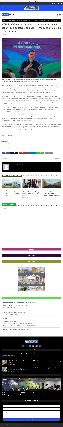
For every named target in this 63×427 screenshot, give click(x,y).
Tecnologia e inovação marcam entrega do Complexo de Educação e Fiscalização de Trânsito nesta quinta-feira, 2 (31, 192)
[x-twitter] (54, 3)
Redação (21, 165)
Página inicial (5, 20)
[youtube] (36, 346)
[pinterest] (59, 3)
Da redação (5, 397)
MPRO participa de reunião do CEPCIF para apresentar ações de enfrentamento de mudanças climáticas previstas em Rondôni (31, 394)
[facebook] (52, 3)
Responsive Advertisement (8, 144)
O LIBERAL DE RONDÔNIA (15, 424)
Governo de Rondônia (13, 20)
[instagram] (57, 3)
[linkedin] (40, 346)
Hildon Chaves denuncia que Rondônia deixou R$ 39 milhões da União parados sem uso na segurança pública (34, 361)
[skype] (61, 3)
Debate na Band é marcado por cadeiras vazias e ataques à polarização (26, 353)
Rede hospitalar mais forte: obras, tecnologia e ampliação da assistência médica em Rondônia (10, 191)
